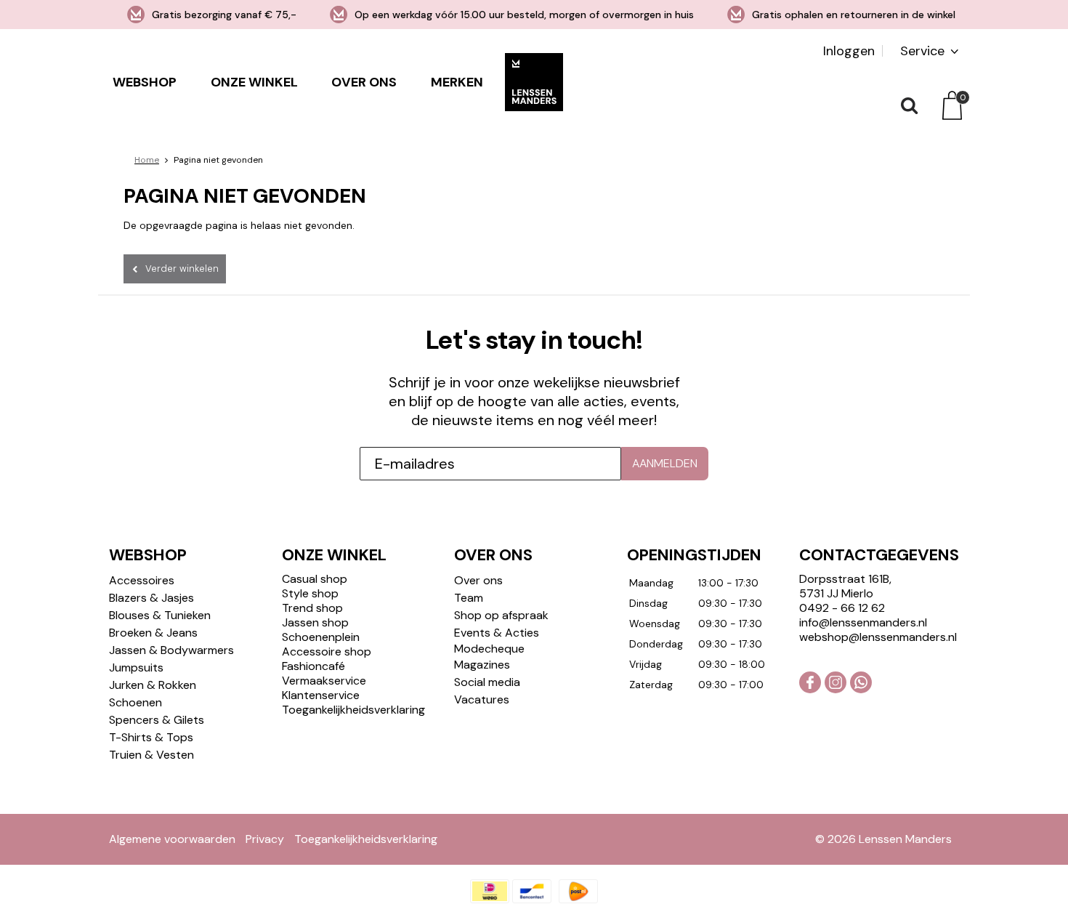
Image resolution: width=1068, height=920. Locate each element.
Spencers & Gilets (156, 719)
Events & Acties (496, 632)
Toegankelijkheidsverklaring (353, 709)
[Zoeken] (908, 105)
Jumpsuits (136, 667)
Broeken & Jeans (153, 632)
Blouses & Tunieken (160, 615)
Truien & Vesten (151, 754)
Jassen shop (315, 622)
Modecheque (489, 648)
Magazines (482, 664)
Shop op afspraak (501, 615)
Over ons (364, 82)
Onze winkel (254, 82)
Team (468, 597)
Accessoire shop (326, 651)
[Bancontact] (531, 891)
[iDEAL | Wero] (489, 891)
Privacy (265, 839)
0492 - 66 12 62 (842, 608)
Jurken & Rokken (152, 685)
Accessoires (141, 580)
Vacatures (481, 699)
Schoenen (135, 702)
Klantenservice (321, 695)
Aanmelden (664, 463)
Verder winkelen (182, 268)
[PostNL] (578, 891)
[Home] (534, 82)
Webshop (145, 82)
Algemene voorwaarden (172, 839)
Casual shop (314, 578)
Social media (487, 682)
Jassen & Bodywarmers (171, 650)
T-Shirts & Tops (151, 737)
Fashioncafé (313, 666)
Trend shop (312, 608)
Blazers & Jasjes (151, 597)
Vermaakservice (324, 680)
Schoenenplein (321, 637)
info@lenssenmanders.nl (863, 622)
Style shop (310, 593)
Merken (457, 82)
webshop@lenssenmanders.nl (878, 637)
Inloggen (849, 51)
